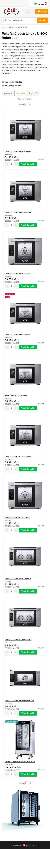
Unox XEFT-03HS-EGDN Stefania (18, 151)
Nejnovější (8, 93)
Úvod (3, 27)
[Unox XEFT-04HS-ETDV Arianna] (25, 495)
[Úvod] (11, 11)
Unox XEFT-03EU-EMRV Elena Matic (19, 701)
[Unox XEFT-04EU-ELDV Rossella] (25, 556)
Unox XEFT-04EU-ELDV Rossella (18, 579)
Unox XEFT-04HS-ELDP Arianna (17, 335)
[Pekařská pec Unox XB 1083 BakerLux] (25, 739)
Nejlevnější (20, 93)
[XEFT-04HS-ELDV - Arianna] (25, 373)
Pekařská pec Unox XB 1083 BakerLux (20, 762)
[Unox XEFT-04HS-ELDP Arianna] (25, 312)
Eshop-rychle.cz (32, 845)
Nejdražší (33, 93)
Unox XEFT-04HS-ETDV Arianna (17, 518)
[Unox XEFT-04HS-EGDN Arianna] (25, 251)
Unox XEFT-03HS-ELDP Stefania (18, 212)
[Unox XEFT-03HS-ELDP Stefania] (25, 190)
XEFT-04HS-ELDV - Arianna (16, 396)
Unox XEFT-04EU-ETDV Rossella (18, 640)
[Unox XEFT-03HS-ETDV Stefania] (25, 434)
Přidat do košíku (28, 164)
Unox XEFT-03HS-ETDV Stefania (18, 457)
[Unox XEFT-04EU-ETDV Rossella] (25, 617)
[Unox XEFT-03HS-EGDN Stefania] (25, 129)
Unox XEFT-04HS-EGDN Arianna (17, 273)
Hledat (42, 20)
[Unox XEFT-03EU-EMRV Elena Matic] (25, 678)
